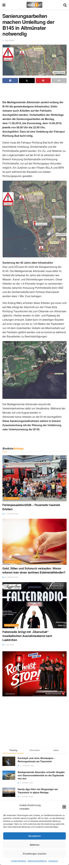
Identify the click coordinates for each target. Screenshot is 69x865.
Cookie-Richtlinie (18, 860)
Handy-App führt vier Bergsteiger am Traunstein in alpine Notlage (38, 791)
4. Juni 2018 (8, 40)
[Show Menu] (3, 5)
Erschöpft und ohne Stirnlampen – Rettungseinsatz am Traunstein (36, 759)
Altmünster (11, 498)
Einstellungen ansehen (34, 853)
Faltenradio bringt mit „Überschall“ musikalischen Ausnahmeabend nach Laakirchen (27, 636)
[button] (64, 806)
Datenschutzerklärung (37, 860)
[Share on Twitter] (27, 80)
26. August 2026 (11, 577)
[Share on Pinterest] (43, 80)
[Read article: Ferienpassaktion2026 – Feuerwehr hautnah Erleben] (34, 478)
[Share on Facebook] (10, 80)
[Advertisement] (34, 90)
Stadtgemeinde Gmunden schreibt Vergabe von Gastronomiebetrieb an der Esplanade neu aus (41, 775)
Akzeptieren (34, 835)
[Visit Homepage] (34, 5)
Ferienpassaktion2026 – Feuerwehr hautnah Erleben (31, 507)
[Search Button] (65, 5)
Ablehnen (34, 844)
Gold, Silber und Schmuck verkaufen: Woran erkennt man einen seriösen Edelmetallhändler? (33, 570)
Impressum (53, 860)
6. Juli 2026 (9, 645)
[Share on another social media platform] (59, 80)
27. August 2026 (11, 514)
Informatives (12, 561)
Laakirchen (11, 625)
